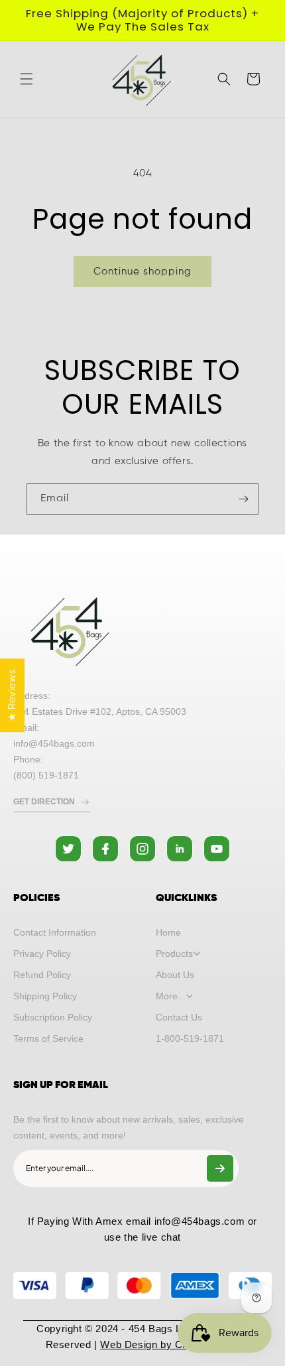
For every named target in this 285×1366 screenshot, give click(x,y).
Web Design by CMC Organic (169, 1344)
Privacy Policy (42, 953)
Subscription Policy (52, 1017)
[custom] (68, 849)
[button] (26, 78)
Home (168, 932)
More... (171, 996)
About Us (175, 974)
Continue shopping (142, 272)
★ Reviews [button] (12, 695)
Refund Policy (42, 974)
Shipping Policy (45, 996)
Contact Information (54, 932)
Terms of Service (48, 1038)
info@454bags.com (199, 1221)
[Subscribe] (243, 499)
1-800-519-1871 (190, 1038)
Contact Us (179, 1017)
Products (174, 953)
